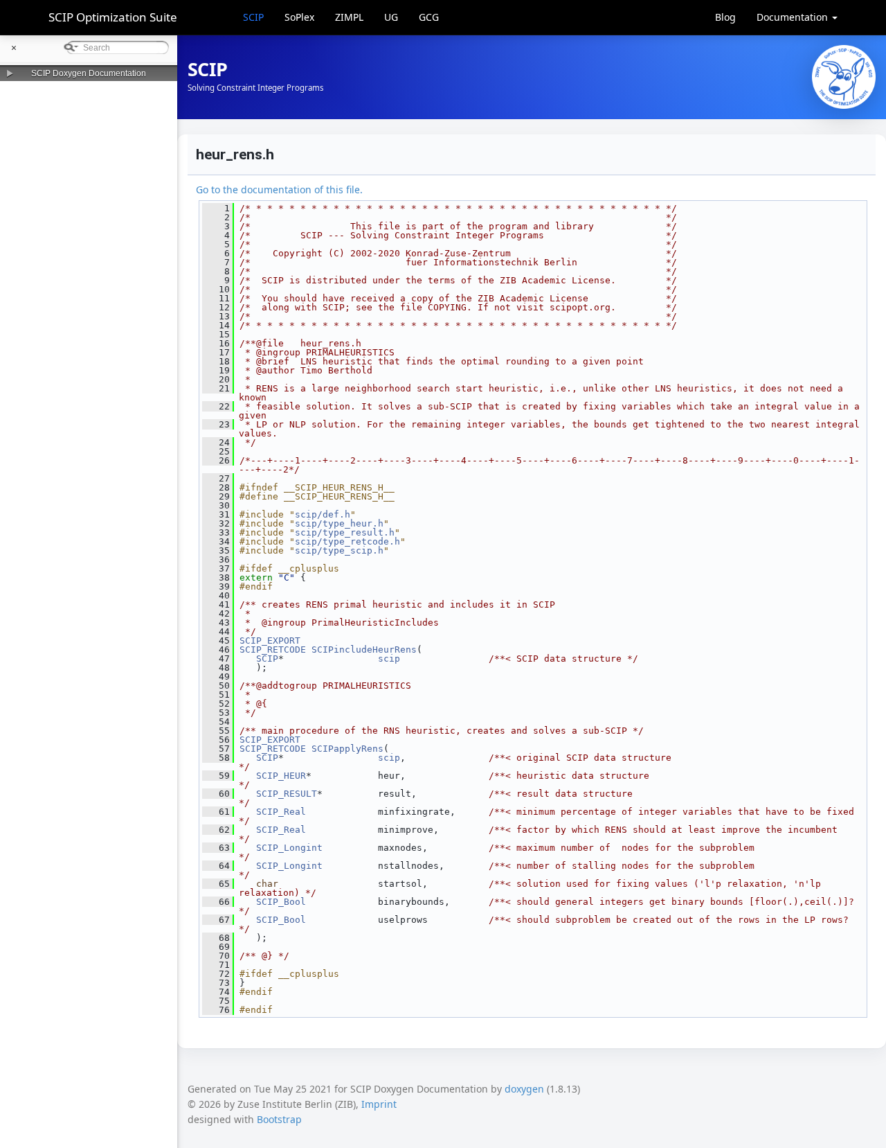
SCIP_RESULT (286, 793)
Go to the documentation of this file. (279, 189)
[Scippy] (844, 77)
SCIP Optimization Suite (112, 17)
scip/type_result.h (345, 532)
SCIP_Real (281, 811)
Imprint (379, 1104)
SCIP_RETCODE (272, 649)
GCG (429, 17)
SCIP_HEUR (281, 775)
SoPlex (299, 17)
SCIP (253, 17)
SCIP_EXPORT (269, 640)
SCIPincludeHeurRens (364, 649)
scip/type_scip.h (339, 550)
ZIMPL (349, 17)
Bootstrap (279, 1119)
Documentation (794, 17)
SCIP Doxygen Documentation (88, 73)
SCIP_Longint (289, 847)
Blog (725, 17)
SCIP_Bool (281, 902)
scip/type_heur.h (339, 523)
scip (389, 658)
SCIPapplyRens (347, 748)
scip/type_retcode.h (347, 541)
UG (391, 17)
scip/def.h (322, 514)
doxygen (524, 1088)
